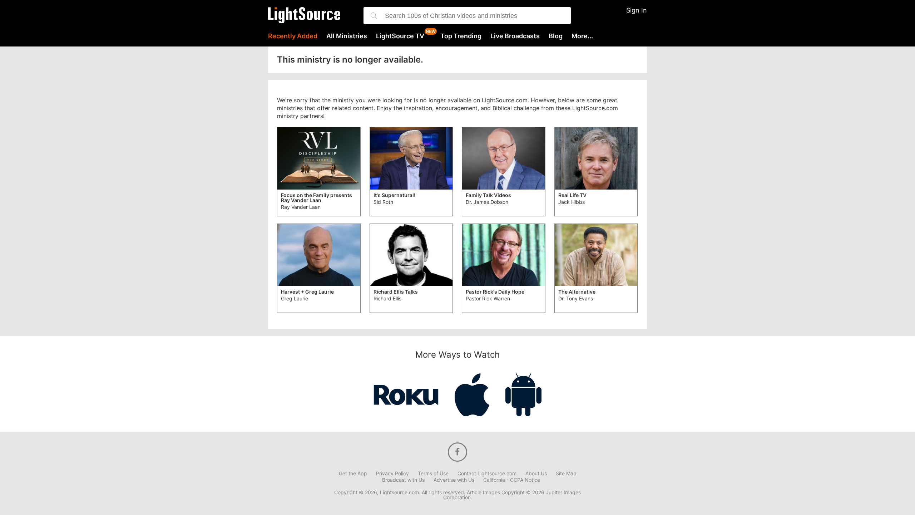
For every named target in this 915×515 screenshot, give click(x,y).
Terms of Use (433, 473)
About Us (536, 473)
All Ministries (346, 36)
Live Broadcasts (515, 36)
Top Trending (460, 36)
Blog (556, 36)
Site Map (566, 473)
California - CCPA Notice (511, 479)
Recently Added (292, 36)
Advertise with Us (454, 479)
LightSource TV (400, 36)
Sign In (636, 10)
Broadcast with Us (403, 479)
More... (582, 36)
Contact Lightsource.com (487, 473)
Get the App (353, 473)
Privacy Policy (392, 473)
